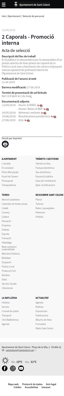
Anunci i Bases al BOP (30, 109)
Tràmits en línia (43, 163)
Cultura (5, 216)
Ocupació (6, 262)
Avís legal (51, 384)
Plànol (39, 199)
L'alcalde (6, 163)
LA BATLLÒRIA (9, 297)
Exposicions (41, 311)
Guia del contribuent (46, 180)
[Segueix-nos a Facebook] (5, 370)
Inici (4, 16)
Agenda (5, 324)
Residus (6, 275)
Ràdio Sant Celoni (44, 328)
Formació (6, 238)
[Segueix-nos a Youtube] (22, 370)
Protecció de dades (32, 384)
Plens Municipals (10, 172)
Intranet (46, 387)
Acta (20, 120)
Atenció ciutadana (11, 199)
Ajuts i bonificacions (45, 185)
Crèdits (17, 387)
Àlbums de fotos (44, 319)
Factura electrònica (45, 167)
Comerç (5, 212)
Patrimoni (40, 212)
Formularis (41, 324)
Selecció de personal (33, 16)
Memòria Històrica (11, 253)
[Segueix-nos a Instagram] (14, 370)
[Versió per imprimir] (6, 144)
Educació (6, 221)
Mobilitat (6, 258)
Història (39, 216)
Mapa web (13, 384)
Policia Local (8, 266)
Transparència (9, 185)
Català (5, 208)
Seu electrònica (43, 172)
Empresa (6, 225)
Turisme (39, 203)
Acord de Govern (10, 176)
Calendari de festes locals (14, 203)
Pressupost (7, 180)
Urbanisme (7, 288)
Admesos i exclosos (29, 112)
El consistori (8, 167)
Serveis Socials (9, 283)
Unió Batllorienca (10, 319)
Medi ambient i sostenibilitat (9, 248)
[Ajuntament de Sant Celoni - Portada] (32, 3)
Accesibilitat (31, 387)
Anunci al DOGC (27, 105)
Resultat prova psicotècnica (34, 116)
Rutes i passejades (45, 208)
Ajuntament (14, 16)
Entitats (5, 229)
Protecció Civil (9, 270)
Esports (5, 234)
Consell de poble (10, 311)
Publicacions (42, 315)
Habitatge (7, 242)
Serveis (5, 306)
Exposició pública (44, 176)
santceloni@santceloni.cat (20, 350)
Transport (6, 315)
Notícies (40, 306)
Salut (4, 279)
